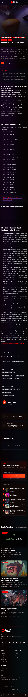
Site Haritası (12, 689)
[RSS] (2, 645)
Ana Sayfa (3, 34)
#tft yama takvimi (6, 361)
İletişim (2, 670)
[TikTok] (13, 642)
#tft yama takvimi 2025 (20, 381)
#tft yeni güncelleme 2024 (7, 386)
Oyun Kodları (4, 661)
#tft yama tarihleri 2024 (7, 383)
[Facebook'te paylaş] (11, 356)
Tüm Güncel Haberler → (21, 527)
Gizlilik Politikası (4, 677)
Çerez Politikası (4, 679)
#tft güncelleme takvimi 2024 (8, 389)
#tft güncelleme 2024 (6, 392)
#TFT (18, 389)
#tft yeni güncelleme (19, 375)
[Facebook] (16, 642)
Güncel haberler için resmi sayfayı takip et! (12, 343)
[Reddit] (24, 642)
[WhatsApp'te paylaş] (14, 356)
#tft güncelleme (21, 364)
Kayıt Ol (17, 657)
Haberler (16, 37)
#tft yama (17, 378)
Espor (2, 657)
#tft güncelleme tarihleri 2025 (8, 364)
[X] (2, 642)
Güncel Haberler (10, 34)
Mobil (22, 37)
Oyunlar (4, 39)
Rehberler (3, 659)
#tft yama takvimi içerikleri (18, 361)
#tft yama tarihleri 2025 (7, 381)
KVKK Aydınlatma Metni (15, 677)
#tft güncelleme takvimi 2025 (8, 372)
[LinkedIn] (20, 642)
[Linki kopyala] (18, 356)
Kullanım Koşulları (13, 679)
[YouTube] (9, 642)
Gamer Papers (11, 403)
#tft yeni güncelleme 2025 (7, 369)
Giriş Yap (17, 655)
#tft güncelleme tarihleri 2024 (8, 395)
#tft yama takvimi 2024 (7, 378)
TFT (10, 39)
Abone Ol (14, 475)
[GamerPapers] (14, 2)
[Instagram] (6, 642)
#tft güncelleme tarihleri (7, 366)
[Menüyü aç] (2, 2)
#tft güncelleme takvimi (7, 375)
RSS (17, 689)
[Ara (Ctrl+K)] (25, 2)
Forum (16, 653)
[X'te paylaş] (7, 356)
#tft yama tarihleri (19, 383)
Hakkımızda (4, 668)
